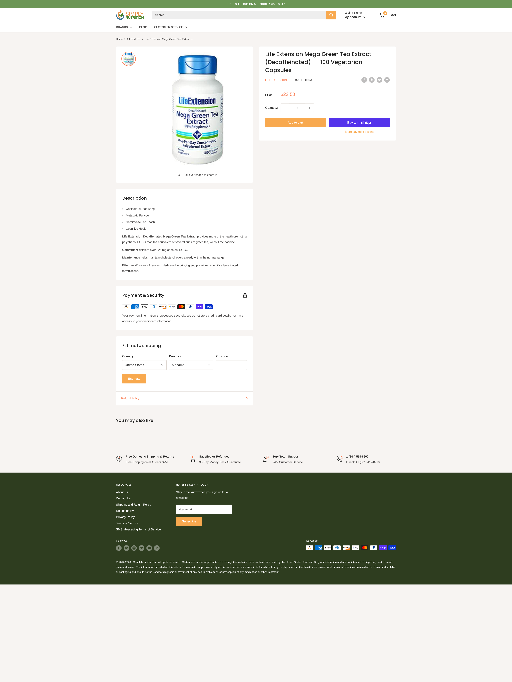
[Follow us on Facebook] (119, 548)
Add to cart (295, 122)
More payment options (359, 132)
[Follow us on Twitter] (126, 548)
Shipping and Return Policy (133, 504)
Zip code (222, 356)
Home (119, 39)
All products (134, 39)
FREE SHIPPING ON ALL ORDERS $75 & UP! (256, 4)
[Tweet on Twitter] (379, 80)
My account (353, 17)
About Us (122, 492)
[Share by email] (387, 80)
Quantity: (271, 108)
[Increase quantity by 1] (309, 108)
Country (128, 356)
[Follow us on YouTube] (149, 548)
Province (175, 356)
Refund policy (125, 510)
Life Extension (276, 79)
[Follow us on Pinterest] (141, 548)
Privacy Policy (125, 517)
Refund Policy (130, 398)
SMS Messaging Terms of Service (138, 529)
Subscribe (189, 521)
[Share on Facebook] (364, 80)
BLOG (143, 27)
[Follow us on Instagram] (134, 548)
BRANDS (122, 27)
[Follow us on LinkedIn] (157, 548)
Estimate (134, 378)
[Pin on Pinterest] (372, 80)
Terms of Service (127, 523)
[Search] (331, 15)
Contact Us (123, 498)
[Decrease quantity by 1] (285, 108)
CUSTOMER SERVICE (168, 27)
